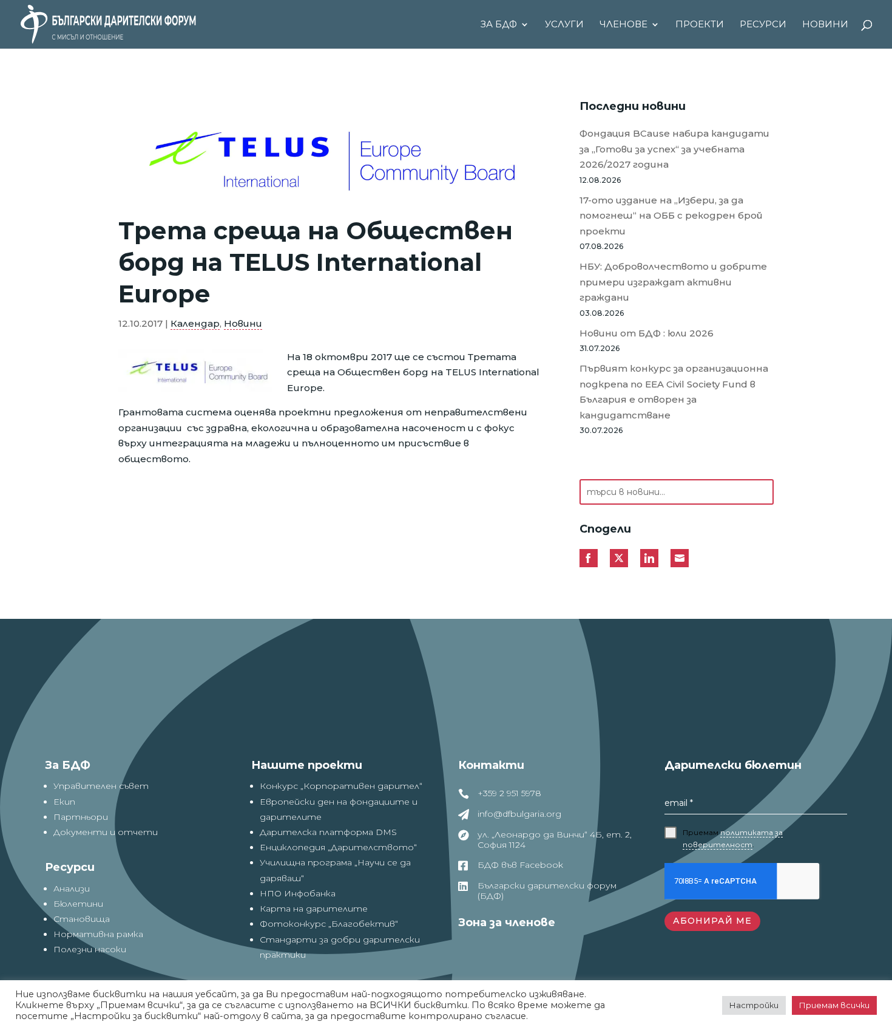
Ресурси (763, 25)
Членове (623, 25)
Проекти (699, 25)
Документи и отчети (105, 832)
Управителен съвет (101, 785)
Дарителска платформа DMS (328, 832)
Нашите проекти (306, 765)
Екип (64, 801)
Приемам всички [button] (834, 1005)
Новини (825, 25)
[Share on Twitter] (619, 558)
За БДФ (499, 25)
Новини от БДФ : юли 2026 (646, 333)
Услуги (564, 25)
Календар (195, 323)
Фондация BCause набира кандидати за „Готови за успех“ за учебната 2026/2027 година (674, 149)
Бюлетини (78, 903)
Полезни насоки (89, 949)
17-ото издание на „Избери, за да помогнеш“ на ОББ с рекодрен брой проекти (671, 215)
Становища (81, 918)
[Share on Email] (680, 558)
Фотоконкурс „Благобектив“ (329, 923)
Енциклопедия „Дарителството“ (338, 847)
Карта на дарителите (314, 908)
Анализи (71, 888)
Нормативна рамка (98, 934)
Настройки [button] (754, 1005)
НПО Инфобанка (298, 893)
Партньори (80, 816)
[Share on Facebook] (588, 558)
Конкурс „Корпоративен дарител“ (341, 785)
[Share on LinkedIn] (649, 558)
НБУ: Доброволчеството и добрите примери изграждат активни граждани (673, 282)
